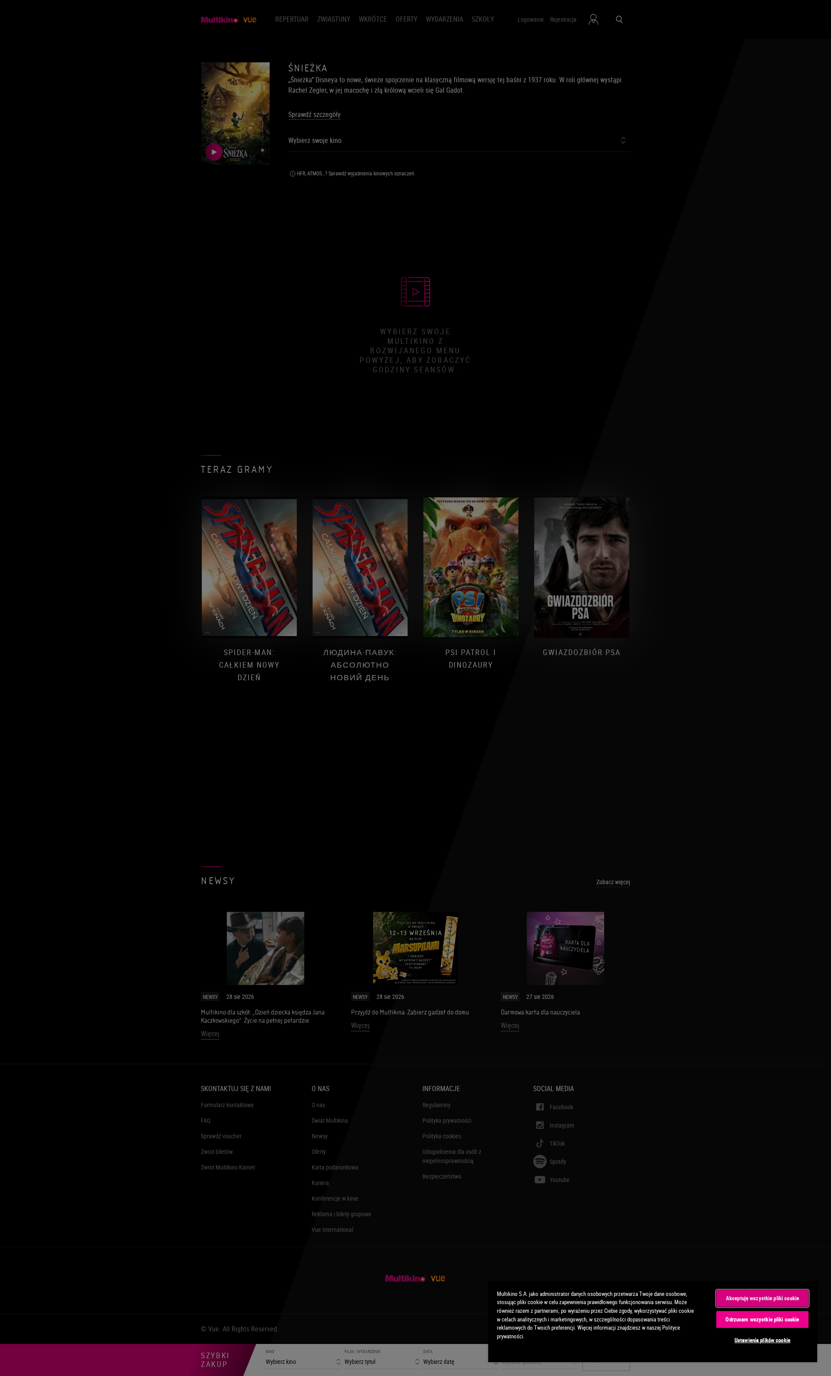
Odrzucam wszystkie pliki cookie (762, 1319)
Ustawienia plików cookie (762, 1340)
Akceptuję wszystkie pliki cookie (762, 1298)
